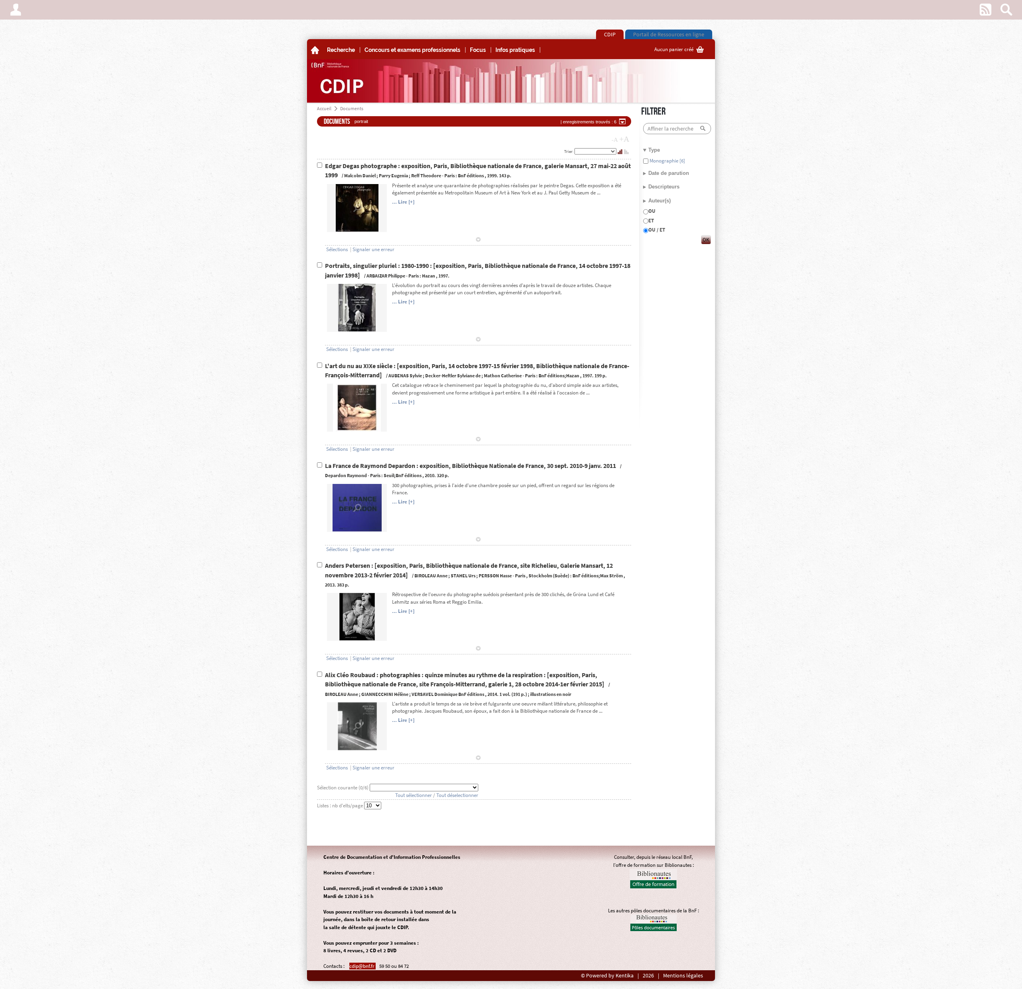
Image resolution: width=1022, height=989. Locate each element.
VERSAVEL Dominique (435, 694)
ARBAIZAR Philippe (385, 276)
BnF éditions (471, 175)
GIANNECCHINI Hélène (384, 694)
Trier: (569, 151)
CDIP (610, 34)
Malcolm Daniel (360, 175)
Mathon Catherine (503, 376)
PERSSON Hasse (495, 576)
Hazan (428, 276)
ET (651, 220)
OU (652, 211)
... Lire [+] (403, 201)
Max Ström (611, 576)
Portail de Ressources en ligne (668, 34)
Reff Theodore (426, 175)
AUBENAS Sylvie (405, 376)
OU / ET (656, 229)
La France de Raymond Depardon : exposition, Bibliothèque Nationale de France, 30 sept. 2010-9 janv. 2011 (471, 466)
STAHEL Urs (463, 576)
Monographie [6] (666, 160)
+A (624, 139)
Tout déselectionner (457, 795)
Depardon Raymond (346, 475)
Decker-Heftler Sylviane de (453, 376)
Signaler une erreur (373, 249)
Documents (351, 108)
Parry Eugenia (393, 175)
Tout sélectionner (413, 795)
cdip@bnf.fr (362, 966)
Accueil (324, 108)
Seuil (389, 475)
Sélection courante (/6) (343, 787)
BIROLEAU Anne (431, 576)
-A (615, 140)
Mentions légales (683, 975)
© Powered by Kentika (607, 975)
